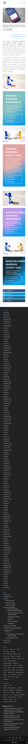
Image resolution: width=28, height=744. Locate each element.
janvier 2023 (6, 363)
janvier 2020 (6, 414)
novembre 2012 (7, 567)
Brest (20, 654)
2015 (4, 649)
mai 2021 (6, 394)
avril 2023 (6, 361)
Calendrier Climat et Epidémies (15, 610)
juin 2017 (6, 481)
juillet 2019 (6, 428)
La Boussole (5, 694)
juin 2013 (6, 556)
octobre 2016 (7, 496)
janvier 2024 (6, 345)
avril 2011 (6, 583)
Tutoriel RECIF (7, 642)
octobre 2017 (7, 472)
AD (14, 649)
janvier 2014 (6, 545)
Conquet (18, 656)
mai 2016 (6, 507)
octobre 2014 (7, 534)
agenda (18, 649)
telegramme (5, 679)
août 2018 (6, 452)
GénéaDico (10, 619)
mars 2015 (6, 527)
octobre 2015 (7, 518)
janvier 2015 (6, 532)
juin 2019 (6, 430)
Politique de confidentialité (10, 625)
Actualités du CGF (8, 596)
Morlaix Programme (12, 697)
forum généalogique (7, 663)
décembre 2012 (7, 565)
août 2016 (6, 501)
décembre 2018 (7, 443)
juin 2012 (6, 576)
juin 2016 (6, 505)
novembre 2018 (7, 445)
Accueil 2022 (7, 594)
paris (17, 670)
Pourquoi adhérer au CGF (12, 638)
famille (19, 658)
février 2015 (6, 530)
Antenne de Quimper (11, 605)
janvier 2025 (6, 334)
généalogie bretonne (7, 665)
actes (11, 649)
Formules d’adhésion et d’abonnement (15, 634)
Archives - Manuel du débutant (9, 687)
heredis (14, 665)
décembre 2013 (7, 547)
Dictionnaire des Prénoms (14, 617)
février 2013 (6, 561)
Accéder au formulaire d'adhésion (11, 118)
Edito (8, 692)
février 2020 (6, 412)
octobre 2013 (7, 552)
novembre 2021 (7, 383)
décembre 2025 (7, 319)
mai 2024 (6, 341)
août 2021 (6, 390)
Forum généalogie (12, 660)
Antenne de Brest (10, 600)
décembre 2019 (7, 416)
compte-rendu (6, 656)
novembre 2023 (7, 348)
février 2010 (6, 587)
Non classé (19, 697)
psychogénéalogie (19, 672)
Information (18, 692)
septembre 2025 (7, 325)
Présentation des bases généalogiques (13, 628)
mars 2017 (6, 485)
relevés (19, 674)
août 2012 (6, 574)
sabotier (5, 676)
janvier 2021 (6, 397)
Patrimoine (21, 670)
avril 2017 (6, 483)
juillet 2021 (6, 392)
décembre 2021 (7, 381)
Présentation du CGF (8, 630)
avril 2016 (6, 510)
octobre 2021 (7, 385)
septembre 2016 (7, 499)
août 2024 (6, 339)
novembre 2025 (7, 321)
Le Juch (4, 667)
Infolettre (12, 692)
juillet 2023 (6, 357)
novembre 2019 (7, 419)
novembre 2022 (7, 368)
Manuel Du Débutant (13, 621)
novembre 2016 (7, 494)
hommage (20, 665)
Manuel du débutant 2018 (19, 694)
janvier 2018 (6, 465)
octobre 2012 (7, 570)
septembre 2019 (7, 423)
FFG (23, 658)
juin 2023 (6, 359)
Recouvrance (14, 674)
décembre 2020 (7, 399)
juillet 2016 (6, 503)
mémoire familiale (7, 670)
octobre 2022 (7, 370)
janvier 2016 (6, 514)
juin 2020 (6, 408)
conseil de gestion (7, 658)
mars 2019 (6, 436)
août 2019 (6, 425)
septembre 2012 (7, 572)
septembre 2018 (7, 450)
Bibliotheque (11, 690)
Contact (8, 631)
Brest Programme (19, 690)
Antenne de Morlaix (10, 602)
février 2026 (6, 314)
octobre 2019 (7, 421)
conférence (13, 656)
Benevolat (5, 690)
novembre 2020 (7, 401)
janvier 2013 (6, 563)
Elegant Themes (13, 740)
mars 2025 (6, 332)
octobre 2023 (7, 350)
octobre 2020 (7, 403)
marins (9, 667)
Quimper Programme (7, 701)
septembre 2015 (7, 521)
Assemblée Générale (7, 654)
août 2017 (6, 476)
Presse (15, 699)
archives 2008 (6, 651)
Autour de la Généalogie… (10, 607)
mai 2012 (6, 578)
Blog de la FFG (8, 706)
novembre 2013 (7, 550)
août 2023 (6, 354)
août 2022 (6, 372)
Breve (4, 692)
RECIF (15, 701)
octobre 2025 (7, 323)
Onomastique (11, 623)
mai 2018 (6, 456)
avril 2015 (6, 525)
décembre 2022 (7, 365)
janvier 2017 (6, 490)
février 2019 (6, 439)
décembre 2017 (7, 467)
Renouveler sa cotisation (12, 230)
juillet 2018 (6, 454)
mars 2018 (6, 461)
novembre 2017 (7, 470)
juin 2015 (6, 523)
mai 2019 (6, 432)
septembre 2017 (7, 474)
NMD (13, 670)
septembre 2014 (7, 536)
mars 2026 (6, 312)
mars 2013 (6, 558)
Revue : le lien (7, 640)
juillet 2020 (6, 405)
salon (9, 676)
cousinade (14, 658)
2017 (8, 649)
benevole (15, 654)
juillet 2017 (6, 479)
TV (10, 679)
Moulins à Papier (19, 667)
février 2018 (6, 463)
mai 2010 (6, 585)
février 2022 (6, 376)
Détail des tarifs (18, 36)
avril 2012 (6, 581)
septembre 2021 (7, 388)
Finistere (5, 660)
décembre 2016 (7, 492)
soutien (16, 676)
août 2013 (6, 554)
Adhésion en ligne (12, 635)
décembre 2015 (7, 516)
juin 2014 (6, 538)
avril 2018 (6, 459)
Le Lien (11, 694)
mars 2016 (6, 512)
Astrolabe (19, 687)
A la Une (10, 685)
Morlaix (13, 667)
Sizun (13, 676)
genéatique (15, 663)
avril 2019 (6, 434)
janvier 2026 (6, 317)
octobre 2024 (7, 337)
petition (5, 672)
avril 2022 (6, 374)
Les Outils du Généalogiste (12, 609)
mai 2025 (6, 330)
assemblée (12, 651)
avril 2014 (6, 541)
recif (9, 674)
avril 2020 (6, 410)
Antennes (6, 598)
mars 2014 (6, 543)
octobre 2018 (7, 448)
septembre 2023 (7, 352)
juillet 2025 (6, 328)
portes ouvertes (11, 672)
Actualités (5, 685)
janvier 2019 (6, 441)
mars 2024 (6, 343)
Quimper (5, 674)
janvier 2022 (6, 379)
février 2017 (6, 487)
